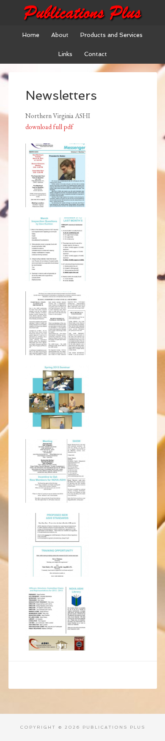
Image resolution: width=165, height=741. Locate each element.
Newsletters (61, 95)
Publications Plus (82, 12)
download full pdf (49, 126)
